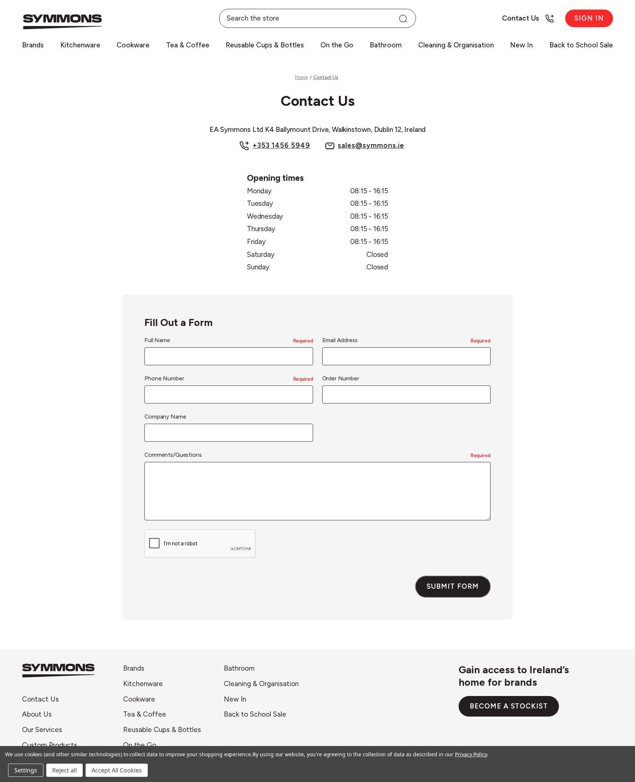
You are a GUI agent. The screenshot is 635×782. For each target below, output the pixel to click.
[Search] (402, 18)
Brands (33, 45)
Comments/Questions (317, 454)
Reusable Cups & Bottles (265, 45)
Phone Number (228, 378)
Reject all (64, 770)
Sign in (589, 18)
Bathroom (386, 45)
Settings (25, 770)
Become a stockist (509, 706)
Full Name (228, 340)
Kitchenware (80, 45)
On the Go (337, 45)
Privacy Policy (471, 754)
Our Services (42, 729)
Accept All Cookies (117, 770)
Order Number (340, 378)
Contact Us (40, 699)
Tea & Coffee (187, 45)
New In (521, 45)
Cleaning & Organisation (456, 45)
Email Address (406, 340)
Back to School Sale (581, 45)
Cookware (133, 45)
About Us (37, 714)
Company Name (165, 416)
